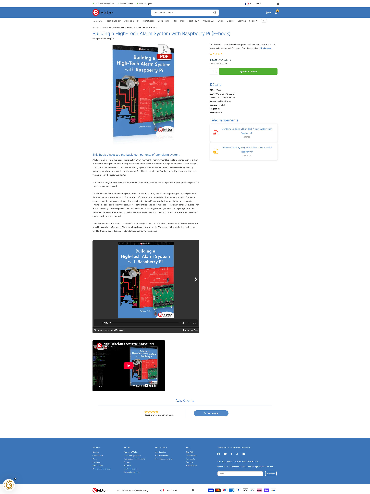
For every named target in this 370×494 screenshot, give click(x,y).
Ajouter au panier (248, 71)
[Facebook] (231, 454)
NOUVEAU (97, 20)
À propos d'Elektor (131, 452)
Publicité (127, 465)
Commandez (97, 455)
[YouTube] (225, 454)
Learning (242, 20)
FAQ (188, 447)
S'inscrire (271, 473)
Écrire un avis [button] (211, 413)
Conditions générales (132, 455)
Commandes (191, 455)
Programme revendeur (101, 469)
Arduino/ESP (208, 20)
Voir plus (264, 21)
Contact (95, 452)
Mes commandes (162, 455)
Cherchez (215, 13)
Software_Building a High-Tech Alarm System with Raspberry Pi (247, 149)
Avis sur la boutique (131, 472)
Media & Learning (140, 490)
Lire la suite (265, 48)
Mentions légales (130, 469)
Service (96, 447)
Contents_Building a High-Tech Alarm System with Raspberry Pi (247, 131)
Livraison (96, 462)
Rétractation (97, 465)
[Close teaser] (15, 479)
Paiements (190, 459)
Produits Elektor (113, 20)
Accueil (95, 27)
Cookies (127, 462)
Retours (189, 462)
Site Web (189, 452)
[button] (216, 54)
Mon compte (161, 447)
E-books (230, 20)
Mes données (160, 452)
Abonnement (191, 465)
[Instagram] (218, 454)
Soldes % (253, 20)
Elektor (127, 447)
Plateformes (178, 20)
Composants (164, 20)
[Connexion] (268, 12)
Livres (220, 20)
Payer (94, 459)
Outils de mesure (132, 20)
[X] (237, 454)
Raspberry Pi (193, 20)
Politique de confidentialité (134, 459)
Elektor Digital (107, 38)
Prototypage (148, 20)
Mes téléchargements (164, 459)
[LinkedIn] (244, 454)
